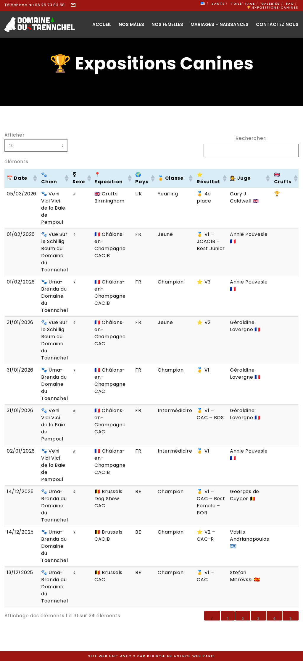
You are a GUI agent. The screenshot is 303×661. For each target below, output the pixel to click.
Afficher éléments (16, 148)
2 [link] (242, 618)
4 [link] (274, 618)
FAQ (290, 3)
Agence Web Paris (194, 656)
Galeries (270, 3)
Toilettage (243, 3)
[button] (34, 178)
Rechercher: (251, 138)
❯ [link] (290, 618)
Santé (218, 3)
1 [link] (228, 618)
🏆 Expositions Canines (273, 7)
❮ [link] (212, 618)
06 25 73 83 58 (50, 5)
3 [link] (258, 618)
